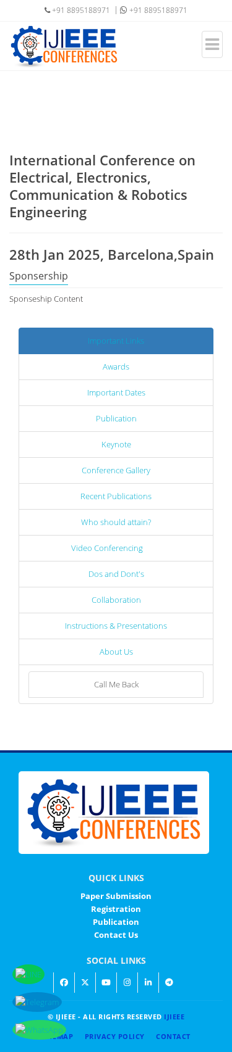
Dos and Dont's (116, 573)
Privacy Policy (115, 1036)
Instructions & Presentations (116, 625)
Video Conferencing (107, 547)
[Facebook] (63, 982)
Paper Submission (116, 895)
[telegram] (168, 982)
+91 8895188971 (157, 10)
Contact (173, 1036)
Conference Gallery (116, 470)
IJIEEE (174, 1016)
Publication (116, 418)
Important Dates (116, 392)
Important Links (116, 340)
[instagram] (126, 982)
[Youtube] (105, 982)
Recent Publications (116, 496)
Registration (116, 908)
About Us (116, 651)
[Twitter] (84, 982)
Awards (116, 366)
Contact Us (116, 934)
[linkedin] (147, 982)
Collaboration (116, 599)
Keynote (116, 444)
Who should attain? (116, 522)
